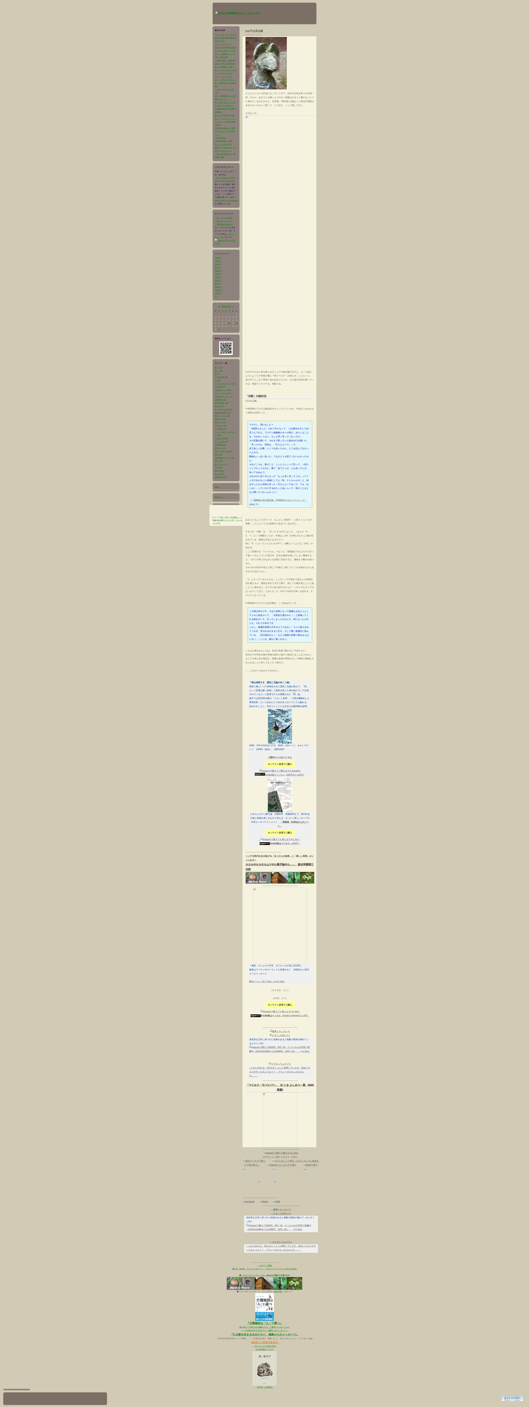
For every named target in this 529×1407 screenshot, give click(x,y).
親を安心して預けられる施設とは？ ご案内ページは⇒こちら (264, 1327)
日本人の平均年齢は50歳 (225, 47)
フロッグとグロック (223, 44)
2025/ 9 (218, 277)
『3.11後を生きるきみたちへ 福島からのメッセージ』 (264, 1334)
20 (229, 323)
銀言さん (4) (220, 448)
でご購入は (288, 771)
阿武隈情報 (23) (221, 403)
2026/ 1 (218, 268)
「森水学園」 (278, 1292)
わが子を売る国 (254, 31)
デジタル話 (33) (221, 442)
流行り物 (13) (220, 419)
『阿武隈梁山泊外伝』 (224, 224)
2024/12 (218, 287)
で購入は (289, 1153)
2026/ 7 (218, 258)
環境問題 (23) (220, 445)
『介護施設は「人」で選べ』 (264, 1323)
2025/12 (218, 271)
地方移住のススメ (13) (224, 458)
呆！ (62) (219, 371)
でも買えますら (288, 839)
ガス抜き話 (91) (221, 377)
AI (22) (218, 380)
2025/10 (218, 274)
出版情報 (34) (220, 400)
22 (236, 323)
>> (232, 306)
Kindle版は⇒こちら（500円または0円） (285, 775)
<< (216, 297)
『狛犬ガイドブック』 (224, 221)
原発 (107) (219, 406)
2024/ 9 (218, 293)
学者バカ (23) (220, 422)
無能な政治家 (218, 520)
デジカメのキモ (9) (223, 393)
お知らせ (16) (220, 425)
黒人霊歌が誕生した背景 (225, 128)
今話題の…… (236, 517)
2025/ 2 (218, 284)
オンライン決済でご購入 (280, 764)
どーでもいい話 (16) (223, 409)
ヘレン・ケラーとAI (223, 77)
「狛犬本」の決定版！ (264, 1387)
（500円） (285, 843)
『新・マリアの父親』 (224, 218)
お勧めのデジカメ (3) (224, 397)
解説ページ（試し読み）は (266, 981)
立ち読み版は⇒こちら (264, 1349)
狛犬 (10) (219, 461)
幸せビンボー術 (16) (223, 451)
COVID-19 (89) (221, 438)
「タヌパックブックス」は (264, 1275)
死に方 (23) (219, 474)
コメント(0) (229, 520)
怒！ (222, 517)
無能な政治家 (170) (223, 413)
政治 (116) (219, 471)
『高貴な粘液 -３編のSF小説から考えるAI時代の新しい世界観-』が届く (225, 63)
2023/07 (225, 306)
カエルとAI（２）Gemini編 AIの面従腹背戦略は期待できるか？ (225, 38)
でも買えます (288, 1011)
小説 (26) (219, 467)
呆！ (227, 517)
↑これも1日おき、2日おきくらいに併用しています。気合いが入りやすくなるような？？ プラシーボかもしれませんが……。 (279, 1072)
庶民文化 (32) (220, 477)
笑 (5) (217, 374)
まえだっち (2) (221, 464)
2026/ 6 (218, 261)
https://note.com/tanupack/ (226, 200)
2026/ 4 (218, 264)
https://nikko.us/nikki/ (226, 178)
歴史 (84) (219, 455)
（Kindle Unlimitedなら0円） (285, 1015)
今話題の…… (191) (223, 390)
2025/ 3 (218, 280)
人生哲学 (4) (220, 387)
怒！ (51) (219, 367)
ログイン (219, 497)
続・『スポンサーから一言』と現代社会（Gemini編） (225, 83)
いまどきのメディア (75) (225, 384)
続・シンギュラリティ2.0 (225, 70)
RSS (217, 487)
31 (219, 329)
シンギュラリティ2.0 (224, 73)
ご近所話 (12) (220, 429)
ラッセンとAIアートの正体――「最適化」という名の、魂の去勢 (225, 54)
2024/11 (218, 290)
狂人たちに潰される (223, 144)
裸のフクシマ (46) (222, 416)
